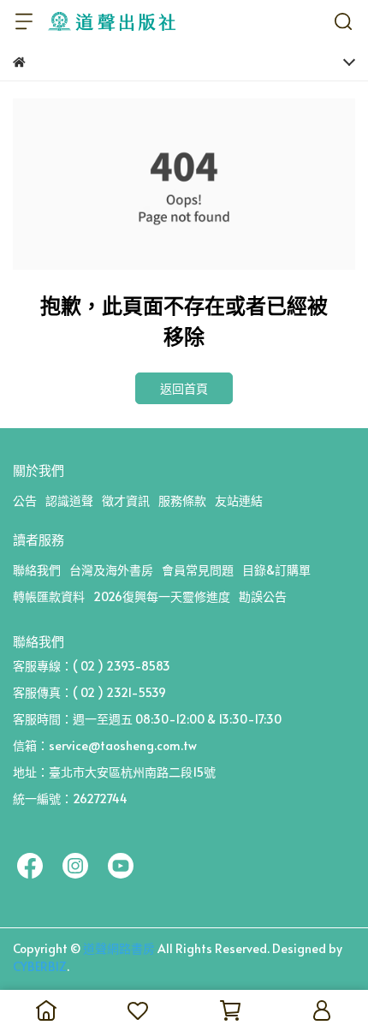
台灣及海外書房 (111, 570)
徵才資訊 (126, 500)
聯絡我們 (37, 570)
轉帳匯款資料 (49, 596)
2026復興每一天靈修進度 (161, 596)
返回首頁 (184, 388)
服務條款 (182, 500)
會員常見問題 (198, 570)
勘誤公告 (263, 596)
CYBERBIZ (40, 966)
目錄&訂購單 (276, 570)
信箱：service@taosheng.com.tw (105, 745)
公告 (25, 500)
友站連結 (239, 500)
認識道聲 (69, 500)
